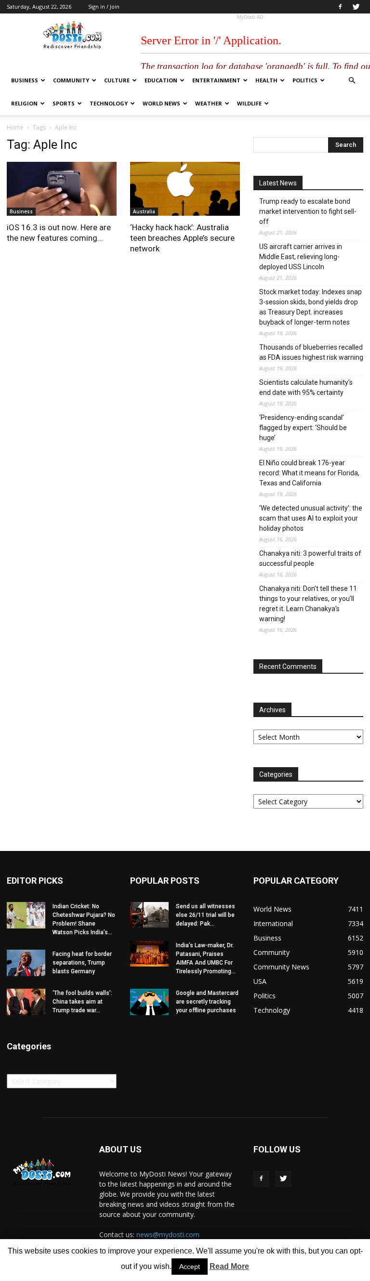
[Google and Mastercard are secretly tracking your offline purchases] (149, 1002)
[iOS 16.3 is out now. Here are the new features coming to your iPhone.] (62, 189)
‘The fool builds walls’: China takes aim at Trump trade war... (82, 1002)
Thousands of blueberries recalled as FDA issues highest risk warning (311, 352)
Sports (64, 103)
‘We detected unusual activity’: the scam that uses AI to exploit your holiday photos (310, 518)
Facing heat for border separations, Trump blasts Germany (82, 963)
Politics (304, 80)
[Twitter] (356, 6)
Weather (208, 103)
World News (161, 103)
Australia (144, 211)
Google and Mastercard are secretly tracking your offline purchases (207, 1002)
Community (71, 80)
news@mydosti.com (167, 1234)
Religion (24, 103)
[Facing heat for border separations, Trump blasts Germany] (26, 963)
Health (266, 80)
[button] (351, 80)
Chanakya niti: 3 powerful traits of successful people (310, 558)
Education (161, 80)
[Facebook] (340, 6)
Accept (189, 1266)
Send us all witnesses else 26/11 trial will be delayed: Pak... (205, 915)
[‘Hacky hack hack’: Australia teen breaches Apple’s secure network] (185, 189)
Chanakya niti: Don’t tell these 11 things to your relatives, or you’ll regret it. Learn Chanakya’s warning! (308, 604)
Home (15, 127)
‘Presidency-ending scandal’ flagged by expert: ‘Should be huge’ (303, 428)
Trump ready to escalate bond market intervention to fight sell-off (308, 211)
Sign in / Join (103, 6)
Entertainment (216, 80)
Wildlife (249, 103)
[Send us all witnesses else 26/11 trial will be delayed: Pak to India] (149, 915)
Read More (229, 1266)
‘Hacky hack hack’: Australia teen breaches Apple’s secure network (182, 237)
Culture (117, 80)
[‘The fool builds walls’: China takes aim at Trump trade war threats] (26, 1002)
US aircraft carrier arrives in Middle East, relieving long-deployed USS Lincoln (300, 257)
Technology (109, 103)
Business (24, 80)
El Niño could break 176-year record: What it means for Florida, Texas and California (309, 473)
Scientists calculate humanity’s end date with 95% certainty (306, 387)
